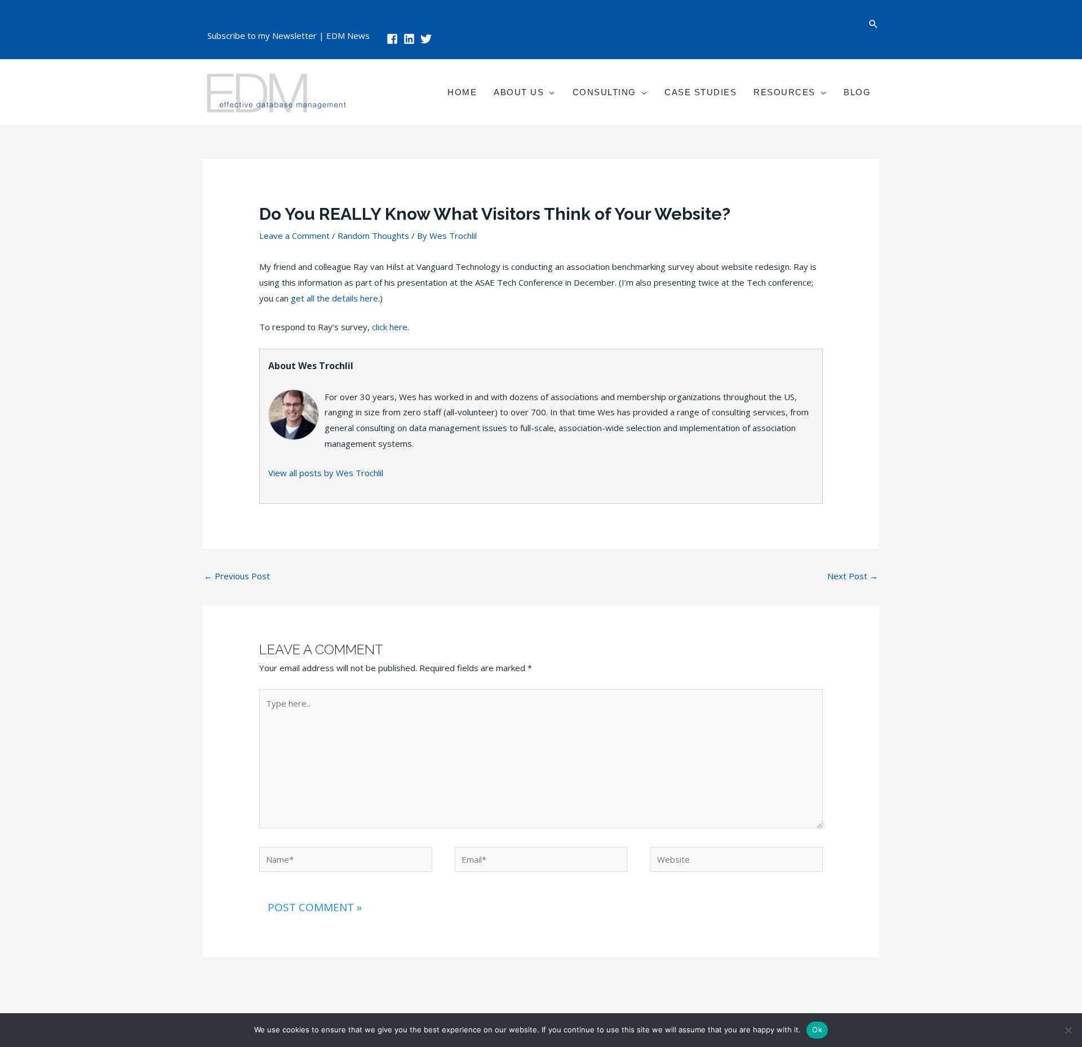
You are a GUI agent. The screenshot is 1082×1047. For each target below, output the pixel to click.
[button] (873, 24)
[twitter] (427, 39)
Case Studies (700, 92)
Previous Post (237, 576)
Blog (857, 92)
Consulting (604, 92)
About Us (519, 92)
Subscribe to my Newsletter (262, 35)
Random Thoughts (373, 235)
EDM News (348, 35)
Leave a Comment (294, 235)
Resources (784, 92)
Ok (817, 1029)
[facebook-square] (394, 39)
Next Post (852, 576)
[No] (1068, 1030)
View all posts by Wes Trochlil (325, 472)
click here (389, 326)
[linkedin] (410, 39)
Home (462, 92)
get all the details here (334, 298)
